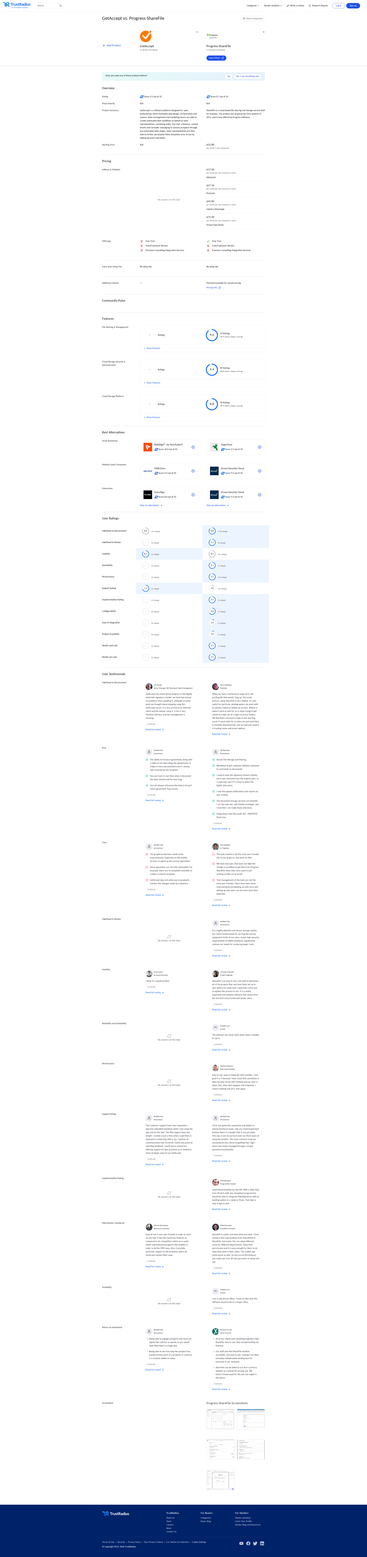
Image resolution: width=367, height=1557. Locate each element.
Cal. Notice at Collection (177, 1542)
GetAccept (147, 46)
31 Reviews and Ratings (149, 50)
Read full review (153, 730)
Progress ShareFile (218, 46)
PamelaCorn (225, 1026)
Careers (170, 1525)
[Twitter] (255, 1543)
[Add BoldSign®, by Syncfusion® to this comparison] (193, 447)
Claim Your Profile (243, 1521)
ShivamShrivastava (161, 1225)
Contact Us (171, 1532)
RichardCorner (226, 1330)
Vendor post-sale (110, 646)
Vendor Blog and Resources (247, 1525)
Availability (107, 565)
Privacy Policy (134, 1542)
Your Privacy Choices (153, 1542)
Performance (108, 577)
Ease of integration (111, 623)
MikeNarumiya (226, 1225)
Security (121, 1542)
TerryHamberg (225, 685)
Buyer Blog (206, 1521)
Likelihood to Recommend (114, 531)
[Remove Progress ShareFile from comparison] (263, 32)
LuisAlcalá (158, 685)
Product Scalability (110, 634)
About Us (170, 1518)
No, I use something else (247, 76)
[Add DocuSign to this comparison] (193, 494)
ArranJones (158, 972)
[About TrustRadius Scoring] (142, 96)
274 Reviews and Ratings (215, 50)
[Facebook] (248, 1543)
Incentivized (151, 724)
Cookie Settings (199, 1542)
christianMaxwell (227, 972)
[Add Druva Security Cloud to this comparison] (259, 471)
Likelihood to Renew (111, 542)
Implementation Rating (113, 600)
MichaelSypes (225, 1181)
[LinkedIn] (262, 1543)
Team (168, 1521)
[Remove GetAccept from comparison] (197, 32)
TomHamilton (225, 845)
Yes (228, 76)
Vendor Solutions (243, 1518)
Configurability (109, 611)
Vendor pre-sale (109, 657)
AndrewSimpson (226, 1066)
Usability (106, 554)
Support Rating (109, 588)
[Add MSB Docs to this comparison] (193, 471)
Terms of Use (108, 1542)
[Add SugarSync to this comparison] (259, 447)
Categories (252, 6)
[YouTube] (241, 1543)
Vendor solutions (271, 6)
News (168, 1528)
